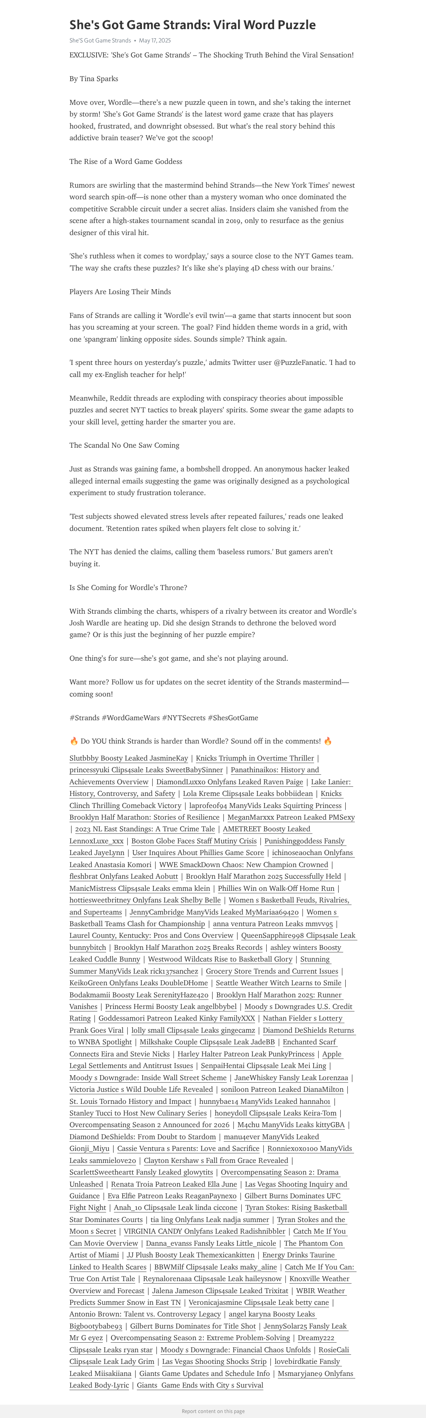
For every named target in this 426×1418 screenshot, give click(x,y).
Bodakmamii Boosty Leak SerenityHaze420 (138, 994)
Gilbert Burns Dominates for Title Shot (193, 1326)
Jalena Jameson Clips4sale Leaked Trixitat (220, 1290)
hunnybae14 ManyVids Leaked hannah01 (265, 1101)
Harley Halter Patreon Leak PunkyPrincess (246, 1054)
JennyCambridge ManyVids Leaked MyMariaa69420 (214, 912)
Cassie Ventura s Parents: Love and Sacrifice (188, 1148)
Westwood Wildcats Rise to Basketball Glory (220, 959)
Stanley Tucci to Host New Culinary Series (138, 1113)
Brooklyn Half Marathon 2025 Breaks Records (188, 947)
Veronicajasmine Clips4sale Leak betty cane (259, 1302)
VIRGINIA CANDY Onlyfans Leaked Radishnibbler (204, 1231)
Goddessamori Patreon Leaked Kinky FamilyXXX (177, 1018)
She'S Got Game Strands (100, 40)
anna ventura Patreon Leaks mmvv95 (273, 923)
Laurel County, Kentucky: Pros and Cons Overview (151, 935)
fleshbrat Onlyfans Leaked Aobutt (123, 876)
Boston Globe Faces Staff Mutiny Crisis (194, 840)
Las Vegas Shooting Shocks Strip (214, 1361)
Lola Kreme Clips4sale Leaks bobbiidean (248, 793)
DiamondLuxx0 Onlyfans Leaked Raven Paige (229, 781)
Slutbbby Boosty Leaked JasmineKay (128, 758)
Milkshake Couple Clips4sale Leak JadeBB (207, 1041)
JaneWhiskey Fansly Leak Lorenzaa (291, 1077)
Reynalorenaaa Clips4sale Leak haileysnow (212, 1278)
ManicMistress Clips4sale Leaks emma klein (139, 888)
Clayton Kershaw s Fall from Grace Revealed (216, 1160)
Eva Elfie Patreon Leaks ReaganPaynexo (172, 1195)
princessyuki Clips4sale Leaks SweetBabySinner (146, 769)
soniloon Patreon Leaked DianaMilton (282, 1089)
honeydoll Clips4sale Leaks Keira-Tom (276, 1113)
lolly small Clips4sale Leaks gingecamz (193, 1030)
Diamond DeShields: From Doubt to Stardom (142, 1136)
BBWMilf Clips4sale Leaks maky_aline (215, 1267)
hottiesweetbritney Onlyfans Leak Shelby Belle (145, 900)
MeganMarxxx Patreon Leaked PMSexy (291, 817)
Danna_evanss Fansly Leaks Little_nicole (211, 1243)
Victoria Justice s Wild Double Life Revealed (141, 1089)
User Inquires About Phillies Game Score (198, 852)
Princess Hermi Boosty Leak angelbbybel (171, 1006)
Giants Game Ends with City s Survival (200, 1385)
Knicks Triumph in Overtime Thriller (255, 758)
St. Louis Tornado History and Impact (130, 1101)
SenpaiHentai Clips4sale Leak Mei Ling (263, 1065)
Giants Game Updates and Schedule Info (204, 1373)
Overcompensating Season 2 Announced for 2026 (149, 1124)
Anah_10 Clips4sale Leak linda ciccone (176, 1207)
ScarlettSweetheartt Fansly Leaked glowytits (141, 1172)
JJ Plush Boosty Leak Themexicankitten (191, 1254)
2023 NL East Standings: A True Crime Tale (145, 828)
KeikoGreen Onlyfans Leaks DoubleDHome (138, 982)
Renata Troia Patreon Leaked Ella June (174, 1184)
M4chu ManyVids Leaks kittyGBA (291, 1124)
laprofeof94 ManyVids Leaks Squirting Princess (265, 805)
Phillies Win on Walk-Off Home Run (276, 888)
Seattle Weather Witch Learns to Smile (279, 982)
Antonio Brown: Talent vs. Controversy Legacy (145, 1314)
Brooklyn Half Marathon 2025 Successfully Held (263, 876)
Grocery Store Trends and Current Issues (272, 971)
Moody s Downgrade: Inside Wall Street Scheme (148, 1077)
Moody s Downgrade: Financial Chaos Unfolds (236, 1349)
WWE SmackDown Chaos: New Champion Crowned (243, 864)
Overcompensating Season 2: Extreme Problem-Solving (200, 1337)
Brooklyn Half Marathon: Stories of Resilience (144, 817)
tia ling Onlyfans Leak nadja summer (210, 1219)
